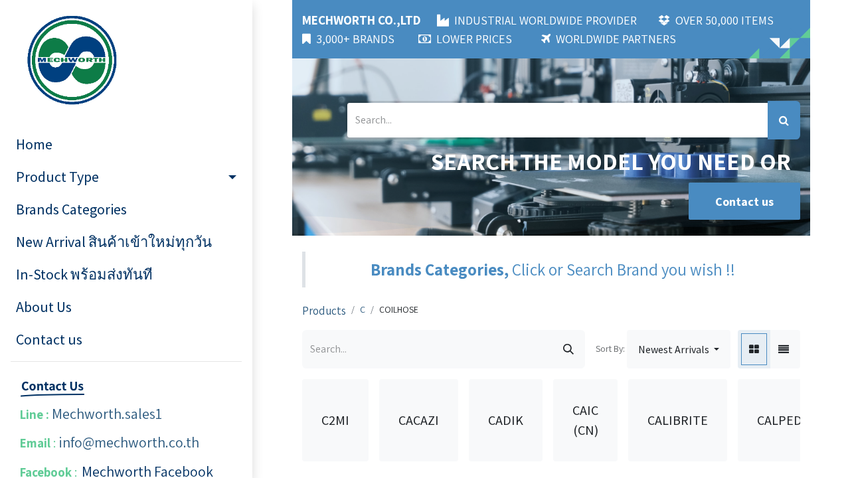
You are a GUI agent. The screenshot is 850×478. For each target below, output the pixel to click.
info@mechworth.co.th (128, 442)
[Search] (784, 120)
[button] (678, 349)
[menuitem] (126, 144)
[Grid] (754, 349)
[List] (783, 349)
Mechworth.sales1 (107, 413)
